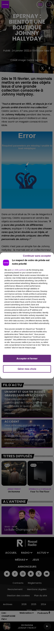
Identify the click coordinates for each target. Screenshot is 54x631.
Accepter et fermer (27, 358)
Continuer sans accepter (37, 255)
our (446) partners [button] (18, 270)
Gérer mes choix (27, 369)
